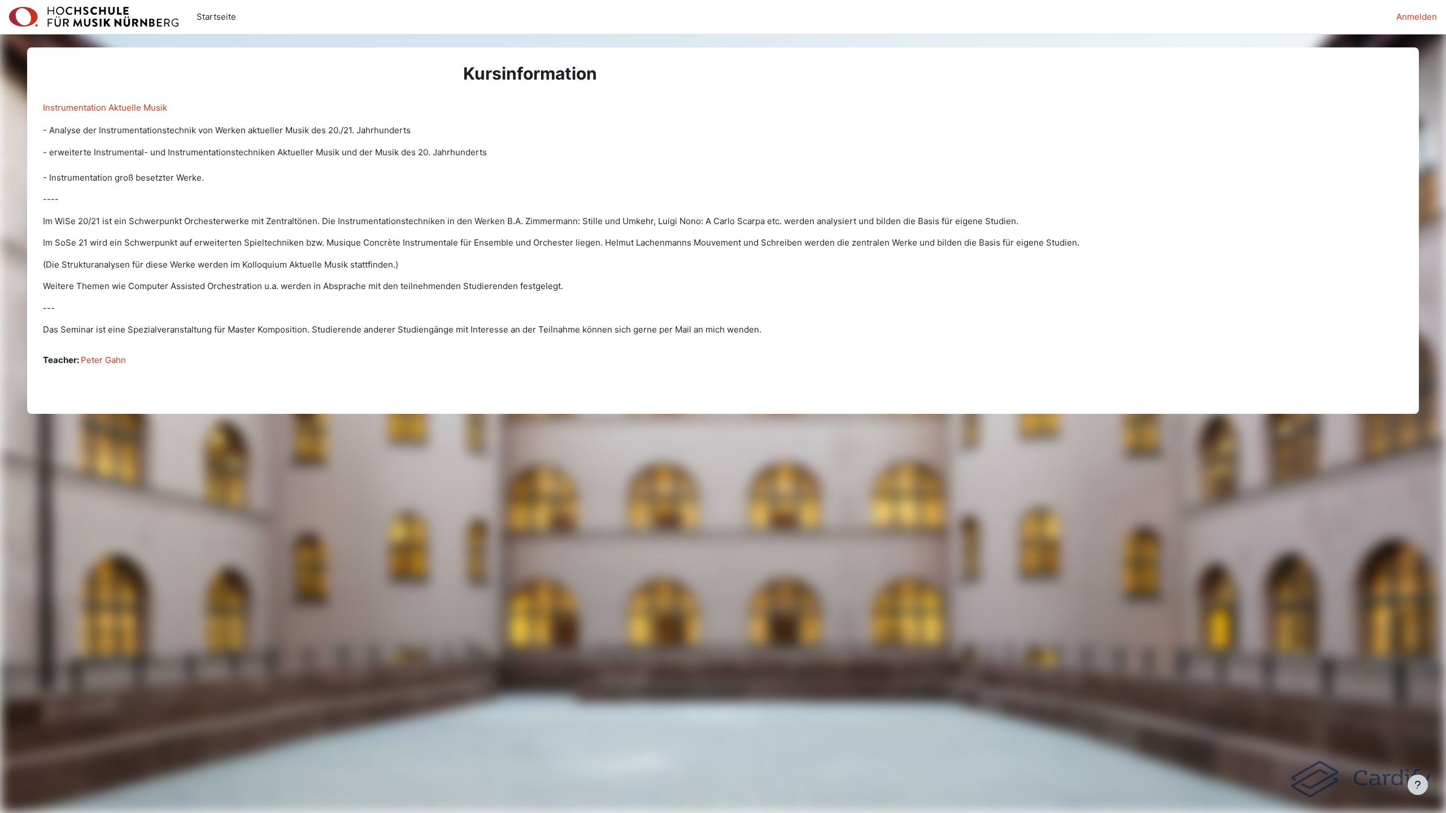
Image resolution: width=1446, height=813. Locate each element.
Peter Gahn (103, 360)
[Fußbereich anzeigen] (1418, 785)
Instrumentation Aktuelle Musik (105, 107)
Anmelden (1416, 16)
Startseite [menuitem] (216, 16)
